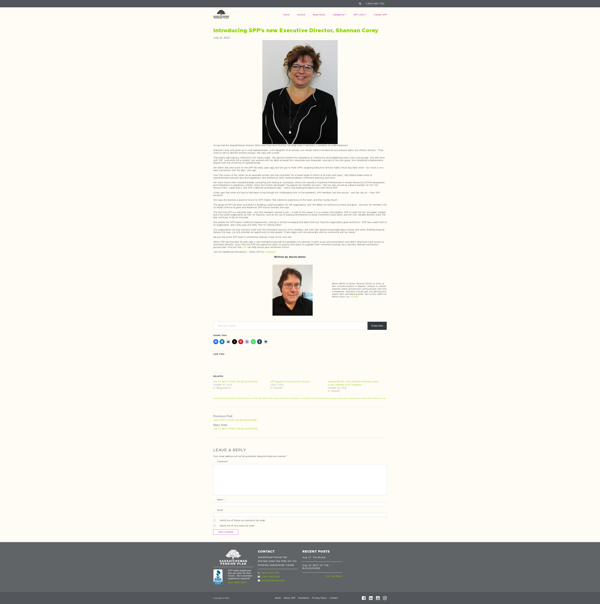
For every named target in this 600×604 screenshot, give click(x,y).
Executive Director (281, 398)
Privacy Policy (319, 598)
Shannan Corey (379, 398)
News (278, 598)
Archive (301, 14)
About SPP (289, 598)
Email (221, 510)
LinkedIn (353, 296)
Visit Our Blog (333, 576)
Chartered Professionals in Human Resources (232, 398)
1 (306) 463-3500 (270, 576)
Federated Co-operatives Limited (304, 398)
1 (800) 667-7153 (375, 3)
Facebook (270, 251)
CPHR (254, 398)
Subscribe (377, 325)
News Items (319, 14)
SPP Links (359, 14)
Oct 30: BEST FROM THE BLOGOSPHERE (235, 381)
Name (221, 499)
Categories (338, 14)
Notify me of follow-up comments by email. (242, 520)
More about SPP (237, 582)
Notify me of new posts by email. (237, 525)
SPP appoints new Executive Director (290, 381)
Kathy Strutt (324, 398)
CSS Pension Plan (265, 398)
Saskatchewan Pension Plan (360, 398)
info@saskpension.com (273, 580)
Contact (334, 598)
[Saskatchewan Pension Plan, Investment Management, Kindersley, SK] (218, 577)
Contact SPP (380, 14)
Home (286, 14)
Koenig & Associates (339, 398)
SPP (244, 247)
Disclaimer (303, 598)
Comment (223, 461)
